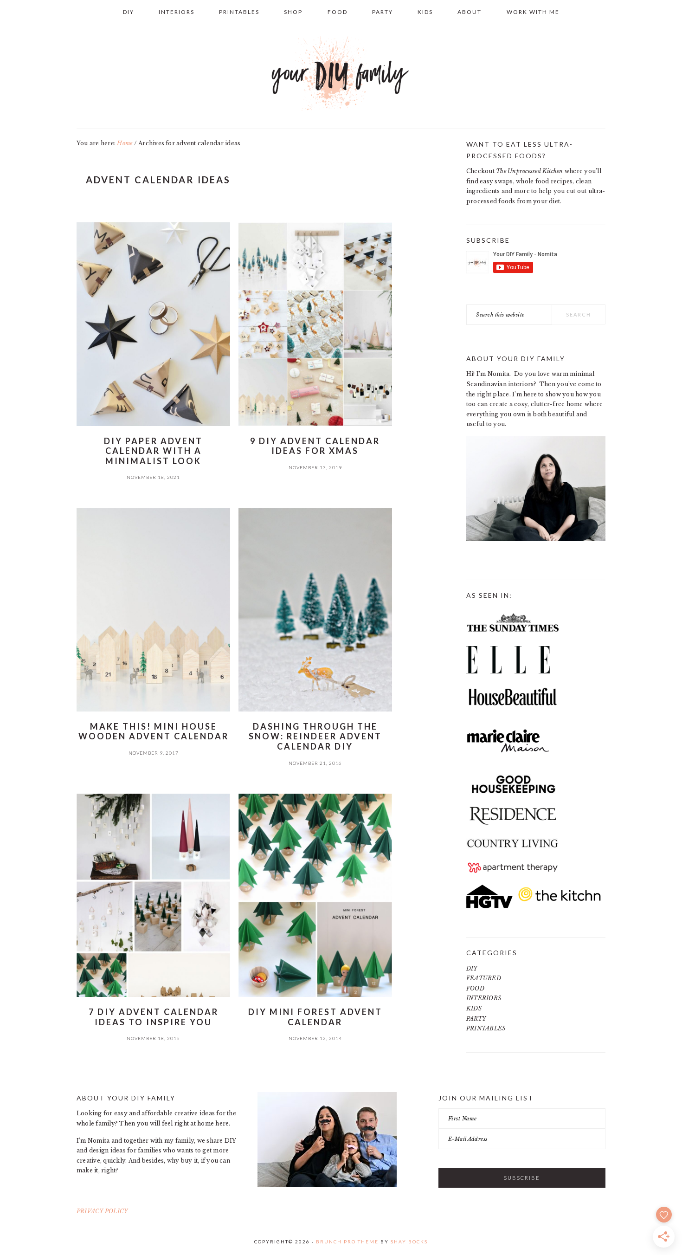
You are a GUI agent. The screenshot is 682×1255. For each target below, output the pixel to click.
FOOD (475, 988)
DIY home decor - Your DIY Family (341, 74)
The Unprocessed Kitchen (529, 171)
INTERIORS (483, 998)
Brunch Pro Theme (347, 1241)
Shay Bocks (409, 1241)
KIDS (474, 1008)
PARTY (476, 1018)
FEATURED (483, 978)
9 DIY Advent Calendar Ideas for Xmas (315, 446)
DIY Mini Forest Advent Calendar (315, 1017)
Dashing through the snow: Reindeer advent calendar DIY (315, 736)
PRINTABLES (485, 1028)
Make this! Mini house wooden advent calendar (153, 731)
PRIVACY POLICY (102, 1211)
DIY (471, 968)
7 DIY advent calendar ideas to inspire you (154, 1017)
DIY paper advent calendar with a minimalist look (153, 451)
